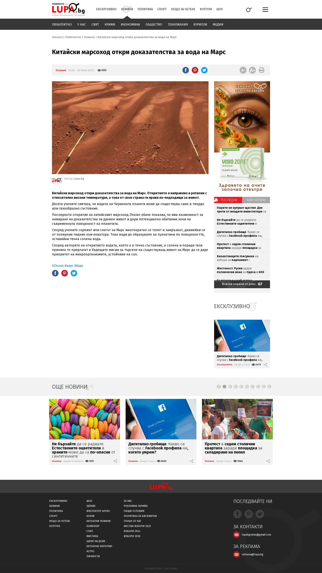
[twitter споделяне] (204, 70)
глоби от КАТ (132, 521)
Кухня (90, 516)
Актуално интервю (99, 546)
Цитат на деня (95, 541)
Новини (127, 9)
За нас (128, 501)
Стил (89, 531)
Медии (218, 24)
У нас (81, 24)
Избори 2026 (132, 536)
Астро (90, 551)
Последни (229, 200)
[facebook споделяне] (185, 70)
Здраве (91, 506)
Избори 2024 (132, 531)
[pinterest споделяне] (195, 70)
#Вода (78, 265)
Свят (95, 24)
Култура (206, 9)
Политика (145, 9)
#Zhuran (58, 265)
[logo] (68, 9)
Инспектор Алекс (98, 511)
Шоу (219, 9)
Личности (93, 556)
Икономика (130, 24)
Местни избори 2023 (137, 526)
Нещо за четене (183, 9)
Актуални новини (98, 521)
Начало (57, 37)
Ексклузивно (106, 9)
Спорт (162, 9)
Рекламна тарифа (136, 506)
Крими (110, 24)
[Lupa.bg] (56, 181)
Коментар (93, 526)
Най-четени (256, 200)
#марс (68, 265)
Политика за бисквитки (140, 516)
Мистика (92, 536)
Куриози (200, 24)
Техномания (178, 24)
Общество (154, 24)
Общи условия (134, 511)
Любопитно (62, 24)
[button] (219, 386)
